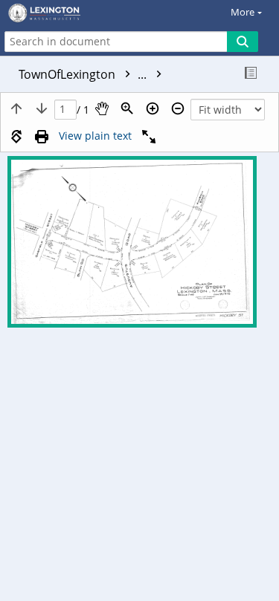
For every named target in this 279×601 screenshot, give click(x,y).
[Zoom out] (177, 108)
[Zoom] (127, 108)
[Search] (242, 41)
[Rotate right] (16, 136)
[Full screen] (148, 136)
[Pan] (102, 108)
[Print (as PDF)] (41, 136)
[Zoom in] (152, 108)
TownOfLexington (84, 74)
